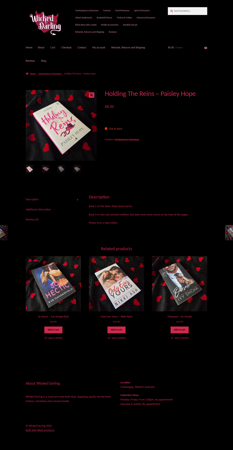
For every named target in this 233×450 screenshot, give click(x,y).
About (41, 47)
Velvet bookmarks (83, 18)
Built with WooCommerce (40, 430)
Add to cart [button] (53, 330)
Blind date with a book (86, 25)
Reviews (113, 32)
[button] (91, 95)
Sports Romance (142, 10)
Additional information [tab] (38, 209)
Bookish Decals (130, 25)
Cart (52, 47)
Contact (82, 47)
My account (98, 47)
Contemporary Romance (87, 10)
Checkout (66, 47)
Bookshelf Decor (104, 18)
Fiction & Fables (124, 18)
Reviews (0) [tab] (32, 219)
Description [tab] (32, 199)
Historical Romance (146, 18)
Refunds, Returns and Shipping (89, 32)
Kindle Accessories (109, 25)
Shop (43, 61)
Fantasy (107, 10)
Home (29, 47)
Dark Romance (122, 10)
